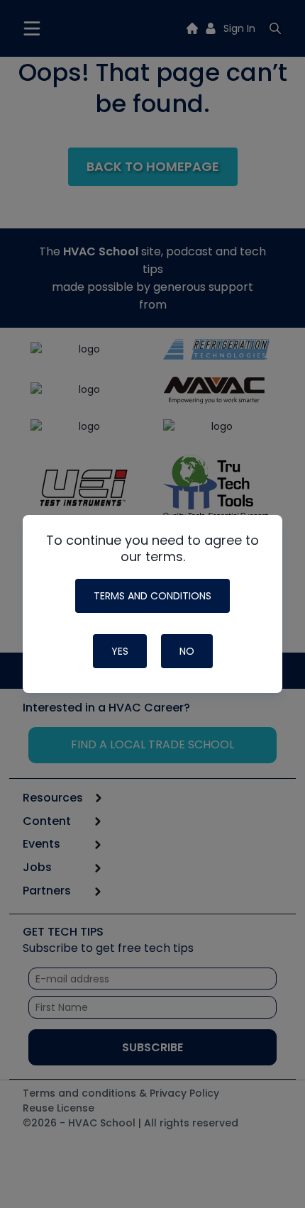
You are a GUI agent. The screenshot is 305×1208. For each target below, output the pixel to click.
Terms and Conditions (152, 596)
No (186, 651)
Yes (119, 651)
